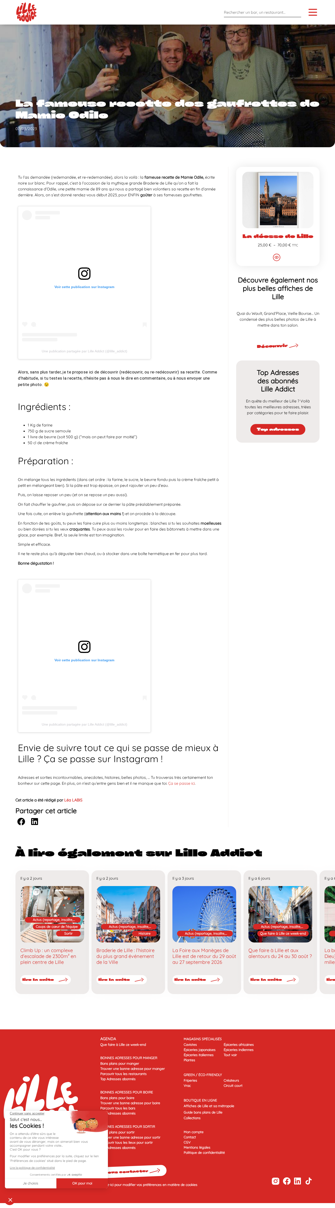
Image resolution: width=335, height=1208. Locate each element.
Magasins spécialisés (203, 1039)
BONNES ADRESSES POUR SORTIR (127, 1126)
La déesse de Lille (278, 236)
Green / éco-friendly (203, 1075)
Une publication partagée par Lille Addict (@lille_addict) (84, 351)
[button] (20, 821)
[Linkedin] (297, 1181)
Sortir (68, 933)
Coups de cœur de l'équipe (57, 926)
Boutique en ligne (200, 1100)
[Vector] (275, 1181)
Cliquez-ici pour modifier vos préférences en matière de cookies (147, 1184)
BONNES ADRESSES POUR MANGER (128, 1058)
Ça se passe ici (181, 783)
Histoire (145, 933)
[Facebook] (286, 1181)
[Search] (296, 12)
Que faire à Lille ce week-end (283, 933)
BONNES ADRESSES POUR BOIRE (126, 1092)
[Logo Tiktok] (308, 1181)
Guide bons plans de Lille (203, 1112)
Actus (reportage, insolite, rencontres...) (53, 920)
